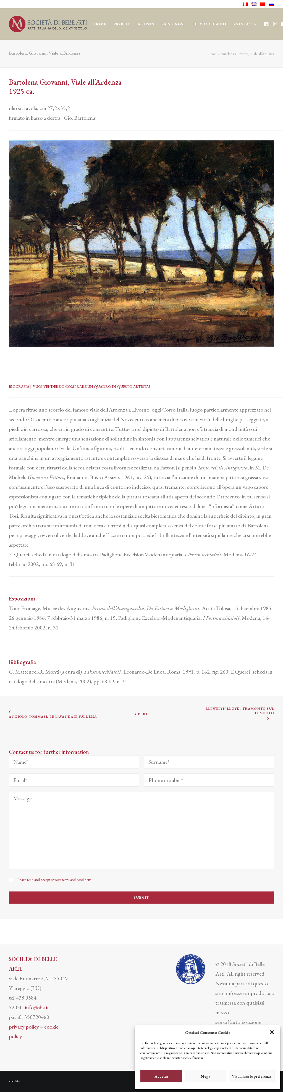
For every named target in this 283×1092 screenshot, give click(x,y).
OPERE (141, 714)
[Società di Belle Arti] (48, 24)
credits (14, 1081)
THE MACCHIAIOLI (208, 24)
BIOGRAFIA (19, 386)
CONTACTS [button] (245, 24)
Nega (205, 1076)
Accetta (161, 1076)
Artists (146, 24)
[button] (272, 1032)
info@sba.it (37, 1007)
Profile (122, 24)
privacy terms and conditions (71, 879)
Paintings (172, 24)
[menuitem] (246, 4)
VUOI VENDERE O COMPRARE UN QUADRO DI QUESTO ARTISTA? (91, 386)
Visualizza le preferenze (252, 1076)
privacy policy (24, 1026)
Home (100, 24)
